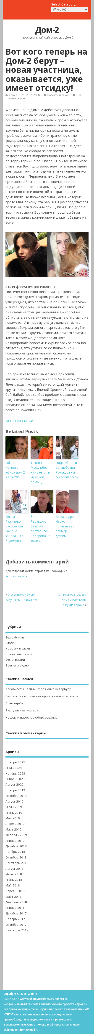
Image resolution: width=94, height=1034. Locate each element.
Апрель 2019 (15, 824)
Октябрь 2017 (16, 925)
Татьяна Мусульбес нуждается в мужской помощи (40, 472)
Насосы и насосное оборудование (31, 717)
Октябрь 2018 (16, 857)
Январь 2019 (15, 841)
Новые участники (18, 654)
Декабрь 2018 (16, 846)
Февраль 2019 (16, 835)
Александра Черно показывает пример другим (65, 526)
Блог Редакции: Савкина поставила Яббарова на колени (40, 528)
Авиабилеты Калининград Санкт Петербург (38, 689)
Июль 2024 (13, 768)
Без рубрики (14, 637)
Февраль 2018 (16, 902)
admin (13, 95)
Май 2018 (12, 885)
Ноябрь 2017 (15, 919)
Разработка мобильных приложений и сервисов (41, 696)
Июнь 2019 (13, 813)
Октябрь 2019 (16, 796)
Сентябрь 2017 (16, 930)
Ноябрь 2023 (15, 773)
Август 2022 (14, 784)
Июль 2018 (13, 874)
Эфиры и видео (17, 665)
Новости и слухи (58, 95)
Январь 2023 (15, 779)
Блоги (9, 643)
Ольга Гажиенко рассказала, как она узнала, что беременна (14, 528)
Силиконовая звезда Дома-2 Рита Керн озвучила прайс (72, 600)
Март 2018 (13, 897)
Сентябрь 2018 (16, 863)
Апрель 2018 (15, 891)
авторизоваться (16, 576)
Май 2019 (12, 818)
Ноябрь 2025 (15, 762)
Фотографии (15, 660)
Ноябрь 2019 (15, 790)
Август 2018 (14, 869)
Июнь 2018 (13, 880)
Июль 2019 (13, 807)
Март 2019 (13, 829)
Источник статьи (19, 420)
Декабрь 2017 (16, 913)
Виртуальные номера (21, 710)
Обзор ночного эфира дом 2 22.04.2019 (15, 469)
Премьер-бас (15, 703)
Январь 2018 (15, 908)
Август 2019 (14, 801)
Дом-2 (47, 29)
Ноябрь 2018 (15, 852)
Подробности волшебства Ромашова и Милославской (67, 469)
